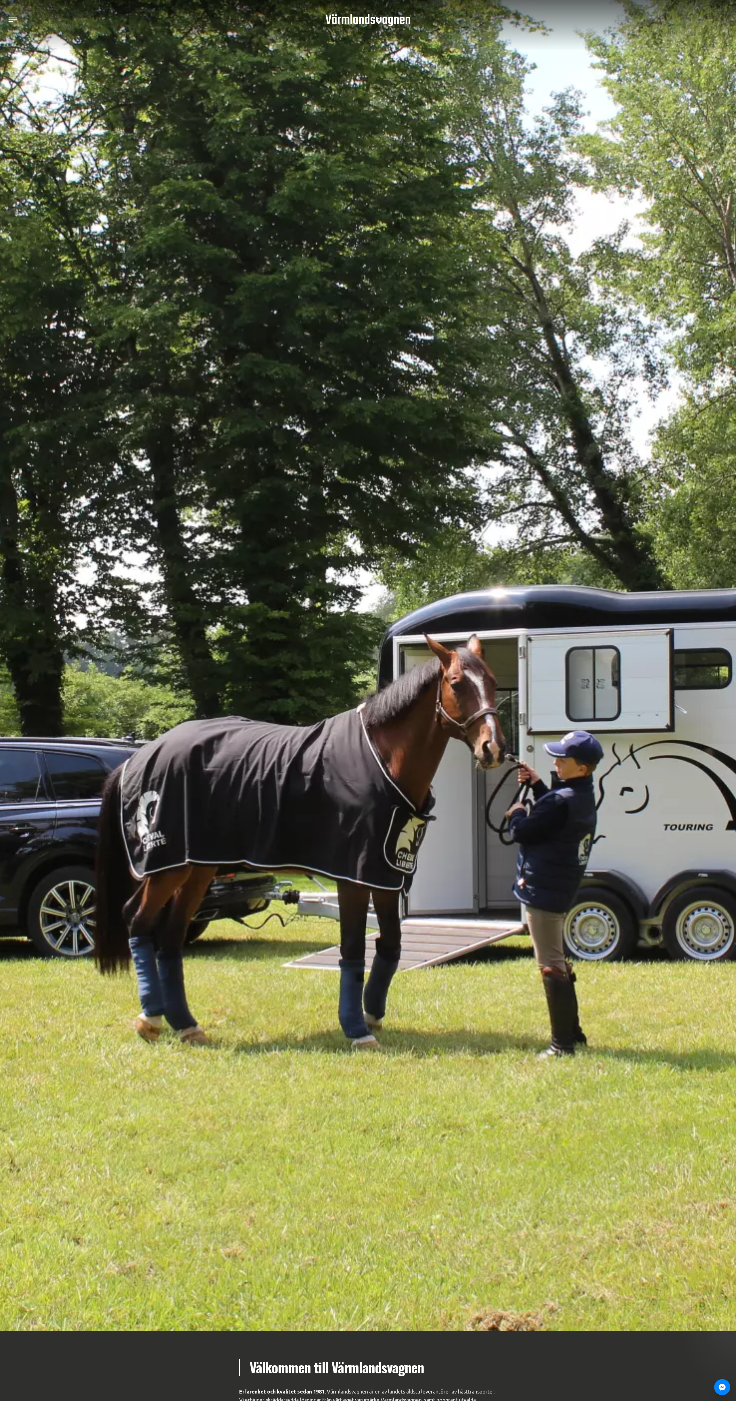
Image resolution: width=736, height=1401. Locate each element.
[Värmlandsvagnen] (368, 20)
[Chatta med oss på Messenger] (722, 1387)
